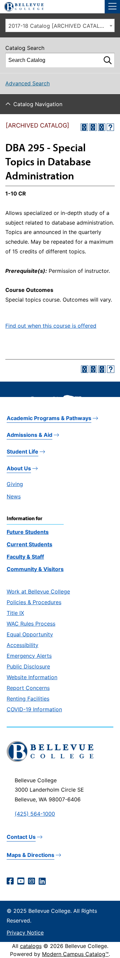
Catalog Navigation (37, 104)
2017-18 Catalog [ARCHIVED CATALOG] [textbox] (59, 25)
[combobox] (60, 25)
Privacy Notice (25, 932)
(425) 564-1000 (35, 813)
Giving (15, 484)
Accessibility (22, 645)
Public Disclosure (28, 666)
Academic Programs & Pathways (49, 418)
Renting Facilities (28, 698)
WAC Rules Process (31, 623)
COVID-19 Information (34, 709)
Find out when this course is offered (50, 325)
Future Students (28, 532)
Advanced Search (27, 83)
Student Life (22, 451)
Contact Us (21, 836)
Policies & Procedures (34, 602)
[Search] (108, 60)
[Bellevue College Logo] (21, 5)
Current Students (29, 544)
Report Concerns (28, 688)
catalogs (31, 946)
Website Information (32, 677)
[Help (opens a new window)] (110, 127)
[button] (112, 6)
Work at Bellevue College (38, 591)
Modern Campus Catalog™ (75, 954)
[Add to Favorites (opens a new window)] (84, 127)
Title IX (15, 613)
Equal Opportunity (30, 634)
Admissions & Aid (29, 434)
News (14, 496)
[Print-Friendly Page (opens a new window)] (101, 127)
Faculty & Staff (25, 556)
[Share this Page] (93, 127)
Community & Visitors (35, 569)
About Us (19, 468)
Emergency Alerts (29, 655)
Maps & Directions (30, 855)
